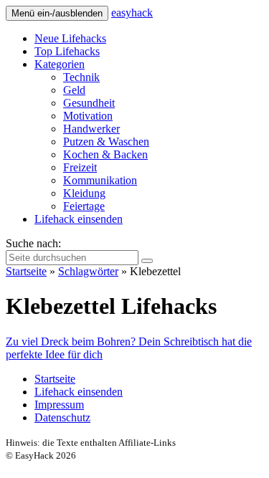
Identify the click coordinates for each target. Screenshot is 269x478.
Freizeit (80, 167)
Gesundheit (89, 103)
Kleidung (84, 193)
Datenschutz (62, 417)
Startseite (26, 271)
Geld (74, 90)
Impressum (59, 404)
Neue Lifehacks (70, 38)
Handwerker (91, 129)
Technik (81, 77)
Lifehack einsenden (78, 219)
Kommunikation (100, 180)
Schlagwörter (88, 271)
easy (132, 12)
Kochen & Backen (105, 154)
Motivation (88, 116)
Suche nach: (33, 243)
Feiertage (84, 206)
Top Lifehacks (67, 51)
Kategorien (59, 64)
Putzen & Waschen (106, 141)
